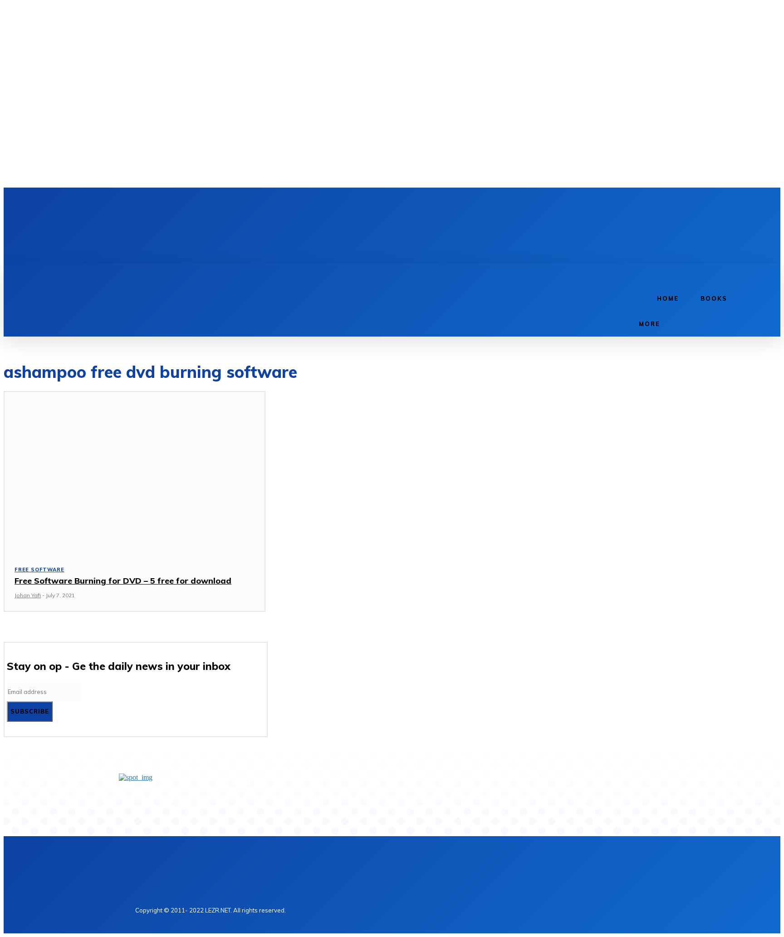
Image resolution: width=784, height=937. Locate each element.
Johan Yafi (28, 595)
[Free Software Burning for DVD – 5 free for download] (135, 472)
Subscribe (29, 711)
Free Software (39, 569)
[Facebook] (145, 204)
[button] (638, 274)
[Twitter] (176, 204)
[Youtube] (191, 204)
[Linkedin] (160, 204)
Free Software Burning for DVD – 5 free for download (123, 580)
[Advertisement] (305, 232)
